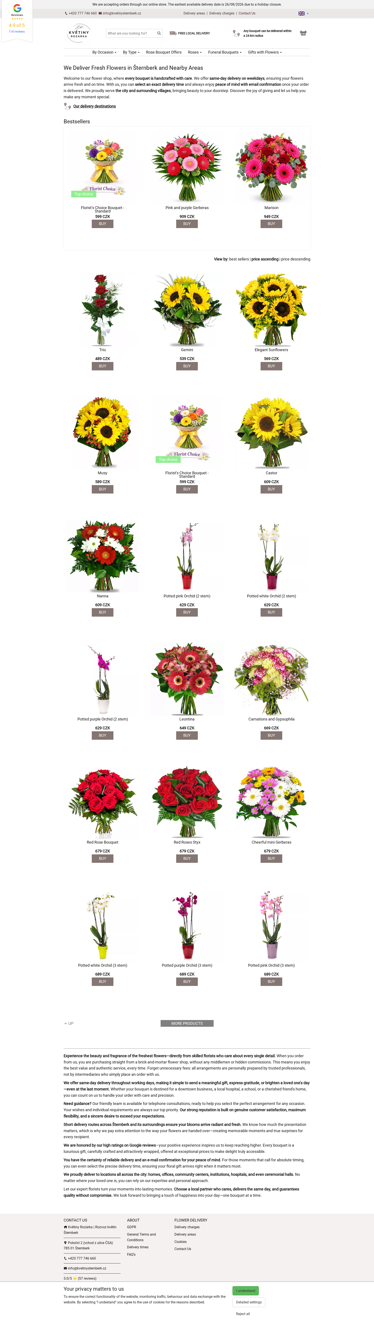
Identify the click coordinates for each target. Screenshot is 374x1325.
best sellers (239, 259)
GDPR (131, 1227)
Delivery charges (221, 13)
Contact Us (247, 13)
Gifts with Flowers (264, 52)
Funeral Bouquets (223, 52)
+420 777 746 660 (82, 13)
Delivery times (137, 1247)
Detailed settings (249, 1302)
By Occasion (103, 52)
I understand (245, 1291)
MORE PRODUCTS (187, 1023)
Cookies (180, 1242)
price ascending (265, 259)
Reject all (243, 1314)
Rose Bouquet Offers (164, 52)
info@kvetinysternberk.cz (121, 13)
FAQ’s (131, 1254)
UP (70, 1023)
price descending (295, 259)
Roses (194, 52)
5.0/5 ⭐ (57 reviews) (80, 1278)
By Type (130, 52)
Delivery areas (194, 13)
